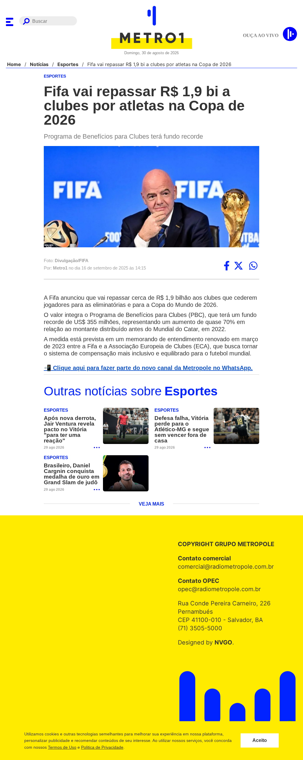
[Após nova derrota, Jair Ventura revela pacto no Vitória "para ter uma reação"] (126, 434)
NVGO (222, 650)
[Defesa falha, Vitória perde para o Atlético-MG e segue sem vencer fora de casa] (236, 434)
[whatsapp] (253, 266)
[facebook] (227, 266)
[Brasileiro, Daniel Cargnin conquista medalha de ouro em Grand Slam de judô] (126, 481)
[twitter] (238, 266)
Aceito (259, 740)
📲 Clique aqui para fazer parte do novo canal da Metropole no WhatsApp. (145, 375)
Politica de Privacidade (102, 747)
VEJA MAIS (151, 512)
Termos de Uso (62, 747)
